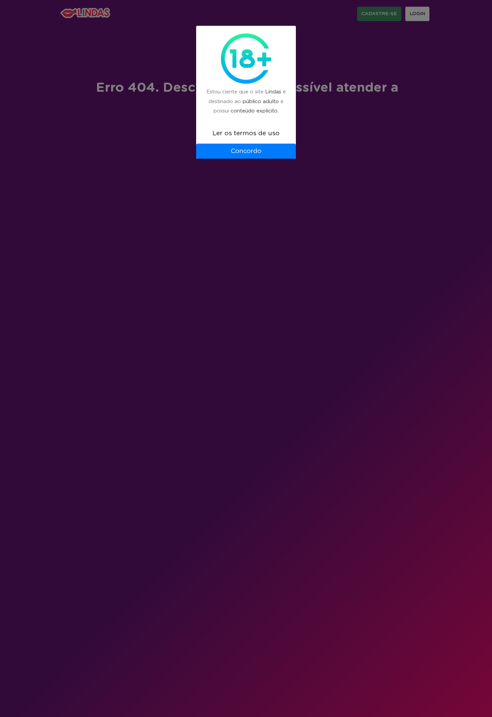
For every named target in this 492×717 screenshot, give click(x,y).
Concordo (246, 151)
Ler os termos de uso (246, 133)
